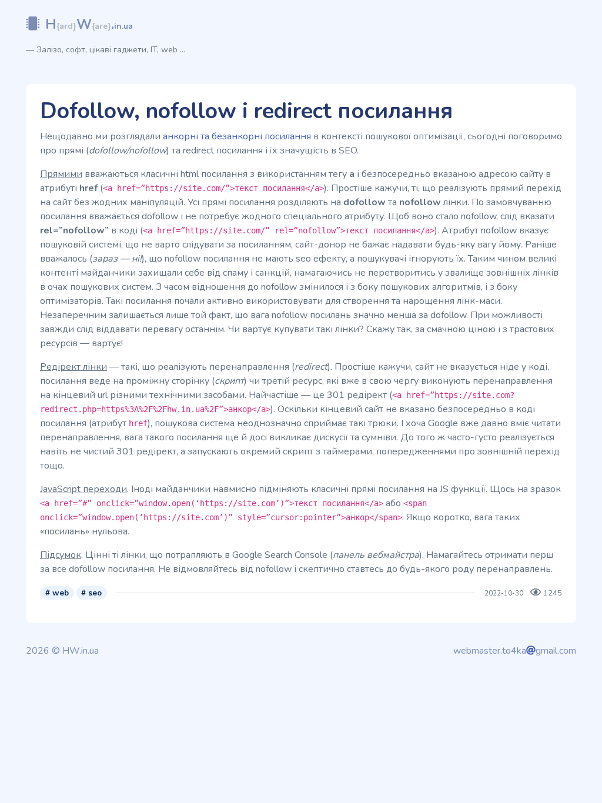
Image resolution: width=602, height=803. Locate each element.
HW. (89, 24)
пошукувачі (381, 258)
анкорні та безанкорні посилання (237, 136)
